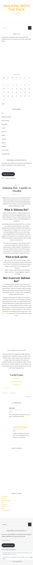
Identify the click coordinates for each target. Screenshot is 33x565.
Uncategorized (6, 154)
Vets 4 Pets (17, 378)
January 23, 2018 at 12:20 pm (19, 429)
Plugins (4, 506)
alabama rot (5, 393)
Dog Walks (4, 124)
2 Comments (28, 396)
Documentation (6, 500)
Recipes (4, 143)
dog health (13, 393)
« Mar (3, 104)
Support (4, 498)
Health (3, 135)
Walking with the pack (16, 7)
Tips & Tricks (5, 150)
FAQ (3, 502)
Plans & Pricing (6, 510)
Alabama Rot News (16, 381)
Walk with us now (8, 174)
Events (3, 128)
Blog (3, 508)
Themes (4, 504)
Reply (10, 412)
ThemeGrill (5, 496)
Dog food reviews (6, 117)
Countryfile (16, 384)
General (4, 131)
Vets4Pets (4, 313)
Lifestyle (4, 139)
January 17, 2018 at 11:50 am (15, 410)
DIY (2, 113)
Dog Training (5, 120)
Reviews (4, 146)
